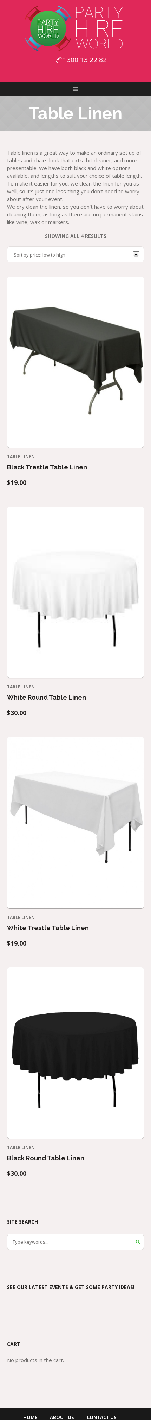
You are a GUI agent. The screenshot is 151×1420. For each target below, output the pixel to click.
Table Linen (21, 457)
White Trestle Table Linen (48, 928)
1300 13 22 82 (85, 59)
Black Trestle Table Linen (47, 467)
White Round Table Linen (46, 697)
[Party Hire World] (75, 28)
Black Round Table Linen (45, 1158)
